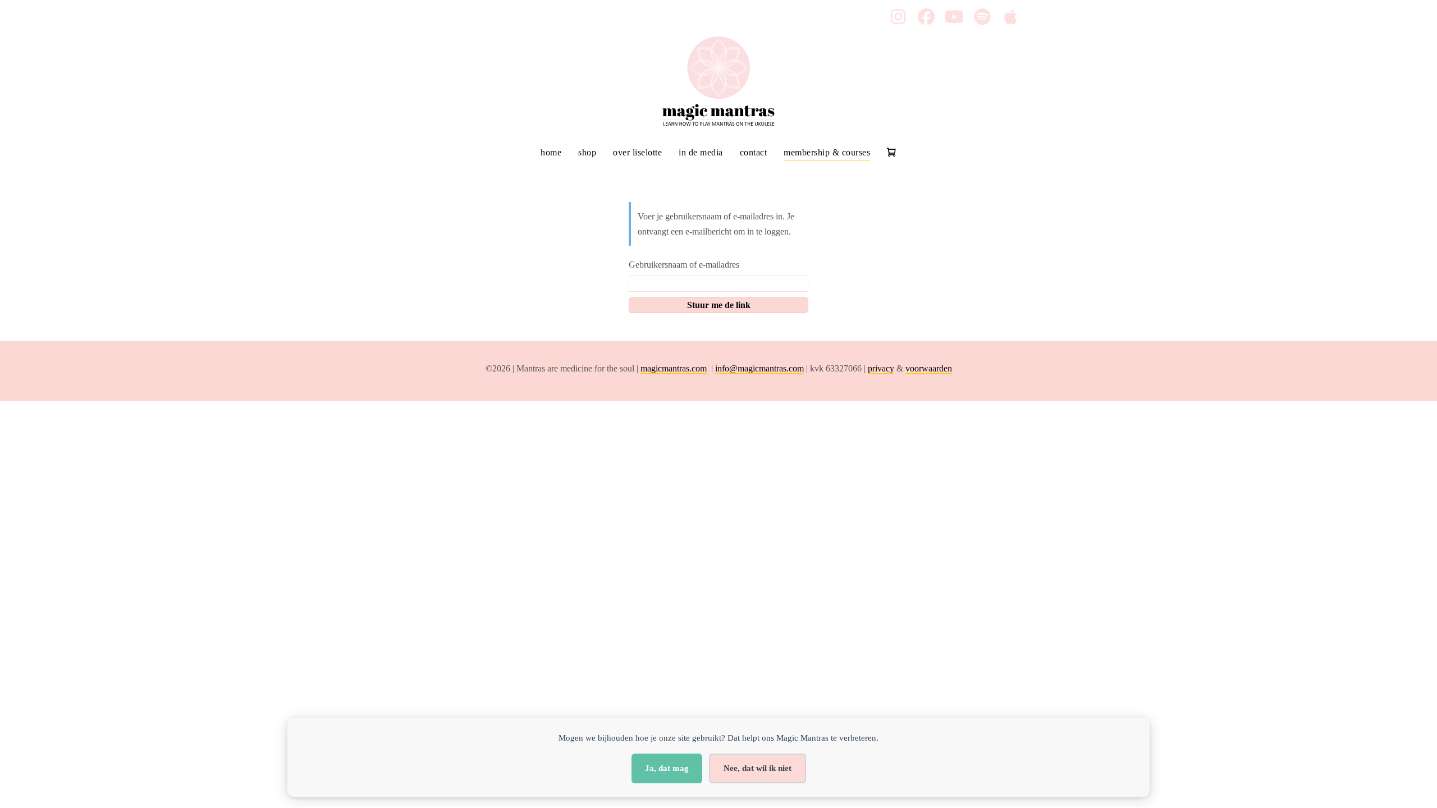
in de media (701, 152)
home (551, 152)
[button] (898, 17)
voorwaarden (928, 368)
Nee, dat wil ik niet (757, 768)
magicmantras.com (673, 368)
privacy (881, 368)
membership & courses (827, 152)
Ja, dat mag (667, 768)
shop (587, 152)
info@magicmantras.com (759, 368)
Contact (753, 152)
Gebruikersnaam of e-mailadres (684, 264)
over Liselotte (637, 152)
